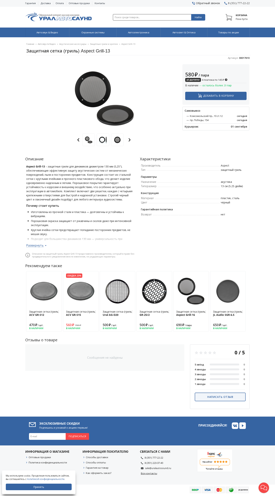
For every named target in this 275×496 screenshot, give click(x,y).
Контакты (100, 3)
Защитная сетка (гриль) (44, 313)
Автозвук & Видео (47, 32)
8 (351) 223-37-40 (154, 463)
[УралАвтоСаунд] (58, 17)
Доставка (46, 3)
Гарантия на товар (97, 467)
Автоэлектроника (138, 32)
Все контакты (149, 473)
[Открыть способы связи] (264, 488)
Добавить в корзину (218, 95)
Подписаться (77, 436)
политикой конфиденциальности (45, 479)
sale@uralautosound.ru (158, 468)
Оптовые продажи (79, 3)
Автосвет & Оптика (183, 32)
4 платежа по (212, 79)
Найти (198, 17)
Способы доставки (97, 457)
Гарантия (30, 3)
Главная (30, 44)
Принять (38, 487)
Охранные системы (93, 32)
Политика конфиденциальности (48, 462)
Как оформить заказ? (98, 473)
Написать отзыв (220, 397)
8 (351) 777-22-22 (154, 457)
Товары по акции (228, 32)
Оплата (60, 3)
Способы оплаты (96, 462)
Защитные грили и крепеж (104, 44)
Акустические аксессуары (72, 44)
